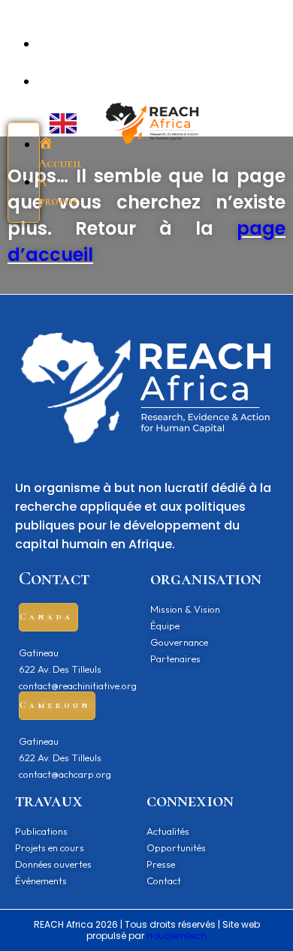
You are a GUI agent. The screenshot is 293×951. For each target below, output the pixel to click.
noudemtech (176, 935)
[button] (48, 617)
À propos (57, 191)
